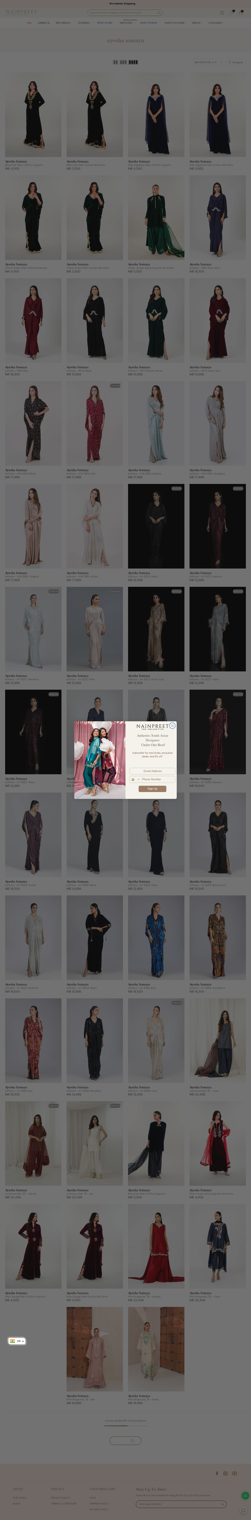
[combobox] (135, 779)
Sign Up (152, 788)
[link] (152, 727)
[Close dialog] (172, 726)
